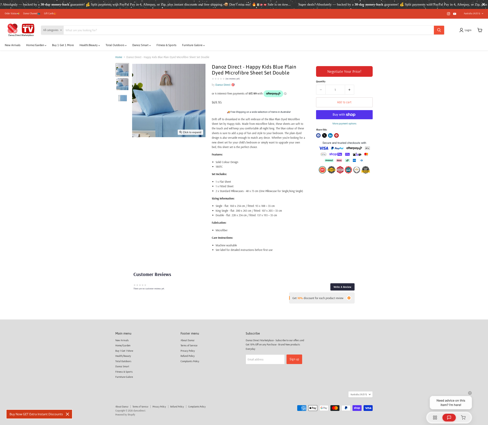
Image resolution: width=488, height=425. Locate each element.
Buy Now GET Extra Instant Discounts (36, 414)
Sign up (294, 359)
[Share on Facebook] (318, 135)
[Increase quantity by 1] (349, 89)
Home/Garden (35, 45)
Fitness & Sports (166, 45)
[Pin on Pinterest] (336, 135)
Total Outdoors (115, 45)
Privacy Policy (188, 350)
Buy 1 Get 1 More (63, 45)
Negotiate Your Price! (344, 71)
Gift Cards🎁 (50, 13)
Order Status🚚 (12, 13)
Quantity (320, 81)
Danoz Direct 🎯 (225, 84)
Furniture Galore (192, 45)
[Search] (439, 30)
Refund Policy (188, 356)
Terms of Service (189, 345)
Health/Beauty (88, 45)
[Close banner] (483, 4)
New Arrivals (12, 45)
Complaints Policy (190, 361)
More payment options (344, 123)
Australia (472, 13)
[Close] (67, 414)
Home (118, 57)
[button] (466, 30)
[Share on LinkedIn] (330, 135)
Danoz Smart (140, 45)
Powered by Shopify (125, 414)
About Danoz (187, 340)
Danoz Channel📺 (31, 13)
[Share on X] (324, 135)
